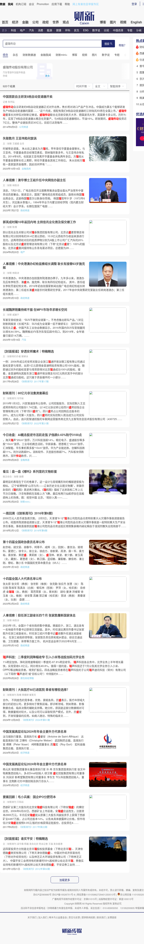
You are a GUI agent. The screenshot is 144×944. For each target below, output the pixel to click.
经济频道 (24, 752)
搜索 (106, 43)
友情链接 (111, 917)
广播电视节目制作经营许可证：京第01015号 (74, 899)
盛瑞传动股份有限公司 (18, 67)
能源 (50, 30)
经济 (15, 22)
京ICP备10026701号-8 (64, 894)
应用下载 (57, 4)
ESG (85, 30)
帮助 (67, 4)
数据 (2, 4)
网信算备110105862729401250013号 (96, 894)
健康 (58, 30)
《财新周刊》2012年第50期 (36, 868)
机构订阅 (21, 4)
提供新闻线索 (88, 917)
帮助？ (123, 45)
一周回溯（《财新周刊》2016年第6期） (29, 513)
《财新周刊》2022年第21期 (34, 423)
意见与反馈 (74, 917)
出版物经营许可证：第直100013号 (116, 899)
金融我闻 (26, 168)
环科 (67, 30)
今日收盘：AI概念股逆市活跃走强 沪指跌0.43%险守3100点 (42, 435)
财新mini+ (25, 501)
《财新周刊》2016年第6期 (33, 530)
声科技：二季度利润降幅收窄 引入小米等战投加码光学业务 (44, 657)
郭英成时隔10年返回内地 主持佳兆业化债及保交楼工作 (39, 222)
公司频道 (23, 126)
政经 (45, 22)
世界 (55, 22)
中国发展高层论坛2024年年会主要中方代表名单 (35, 764)
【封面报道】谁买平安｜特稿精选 (25, 839)
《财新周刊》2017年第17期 (34, 381)
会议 (31, 4)
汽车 (31, 30)
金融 (25, 22)
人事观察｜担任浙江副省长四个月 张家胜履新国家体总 (39, 615)
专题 (129, 30)
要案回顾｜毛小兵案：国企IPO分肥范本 (29, 797)
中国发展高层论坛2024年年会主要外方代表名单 (35, 731)
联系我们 (101, 917)
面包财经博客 (27, 678)
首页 (5, 22)
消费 (40, 30)
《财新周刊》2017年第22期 (33, 827)
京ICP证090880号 (42, 894)
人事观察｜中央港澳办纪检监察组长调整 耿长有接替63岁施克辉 (44, 266)
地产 (22, 30)
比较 (106, 30)
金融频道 (24, 459)
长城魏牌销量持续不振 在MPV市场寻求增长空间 (35, 310)
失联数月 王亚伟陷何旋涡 (20, 138)
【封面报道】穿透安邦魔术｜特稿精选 (28, 351)
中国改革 (118, 30)
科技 (13, 30)
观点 (66, 22)
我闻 (10, 4)
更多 (4, 30)
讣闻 (138, 30)
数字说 (96, 30)
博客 (103, 22)
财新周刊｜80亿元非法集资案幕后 (25, 393)
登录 (134, 4)
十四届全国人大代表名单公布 (22, 579)
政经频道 (24, 210)
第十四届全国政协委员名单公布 (24, 542)
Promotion (43, 4)
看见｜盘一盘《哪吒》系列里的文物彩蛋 (30, 471)
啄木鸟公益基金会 (58, 917)
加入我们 (42, 917)
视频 (123, 22)
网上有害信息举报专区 (86, 4)
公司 (35, 22)
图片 (113, 22)
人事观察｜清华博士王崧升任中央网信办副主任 (34, 180)
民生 (76, 30)
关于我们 (32, 917)
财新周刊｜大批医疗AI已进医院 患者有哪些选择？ (36, 690)
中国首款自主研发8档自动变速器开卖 (27, 97)
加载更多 (64, 879)
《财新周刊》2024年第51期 (36, 719)
